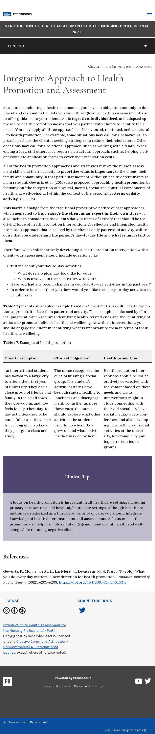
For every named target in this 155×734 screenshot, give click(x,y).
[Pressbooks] (7, 682)
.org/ (82, 582)
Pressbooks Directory (88, 686)
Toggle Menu (149, 14)
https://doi (68, 582)
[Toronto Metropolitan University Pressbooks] (18, 14)
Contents (16, 46)
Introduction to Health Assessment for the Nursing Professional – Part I (77, 29)
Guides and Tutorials (57, 686)
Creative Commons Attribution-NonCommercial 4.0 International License (35, 647)
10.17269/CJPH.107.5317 (106, 582)
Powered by (73, 678)
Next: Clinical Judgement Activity (125, 730)
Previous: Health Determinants (28, 722)
